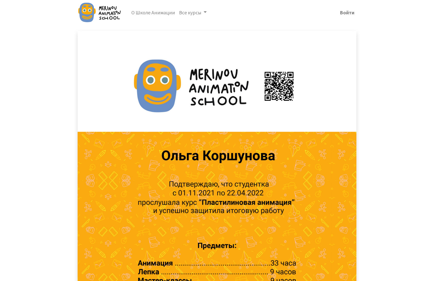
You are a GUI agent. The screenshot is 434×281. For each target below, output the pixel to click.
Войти (347, 12)
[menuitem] (153, 12)
